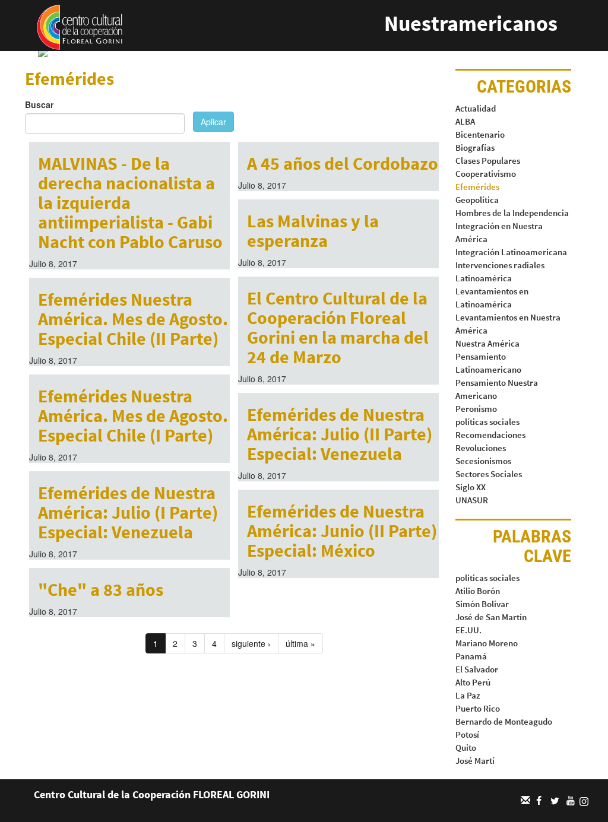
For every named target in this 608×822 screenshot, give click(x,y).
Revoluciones (480, 447)
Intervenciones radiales (499, 265)
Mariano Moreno (486, 643)
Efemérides (477, 186)
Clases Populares (487, 160)
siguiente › (251, 643)
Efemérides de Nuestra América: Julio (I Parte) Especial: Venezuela (128, 512)
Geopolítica (477, 199)
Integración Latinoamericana (511, 252)
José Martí (475, 760)
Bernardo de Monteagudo (503, 721)
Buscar (39, 104)
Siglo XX (470, 487)
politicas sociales (487, 577)
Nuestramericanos (471, 23)
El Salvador (476, 669)
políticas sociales (487, 421)
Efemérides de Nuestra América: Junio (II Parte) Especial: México (342, 530)
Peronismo (476, 408)
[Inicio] (80, 26)
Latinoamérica (483, 278)
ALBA (465, 121)
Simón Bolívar (482, 604)
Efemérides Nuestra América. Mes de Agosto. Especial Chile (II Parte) (133, 319)
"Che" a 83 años (100, 589)
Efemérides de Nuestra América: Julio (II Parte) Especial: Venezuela (339, 434)
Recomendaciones (490, 434)
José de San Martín (491, 617)
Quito (465, 747)
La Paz (467, 695)
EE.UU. (468, 630)
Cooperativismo (485, 173)
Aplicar (213, 122)
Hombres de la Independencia (512, 212)
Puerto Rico (477, 708)
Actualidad (475, 108)
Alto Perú (472, 682)
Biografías (475, 147)
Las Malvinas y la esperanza (313, 231)
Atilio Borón (477, 590)
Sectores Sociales (488, 474)
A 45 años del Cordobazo (342, 163)
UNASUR (471, 500)
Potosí (467, 734)
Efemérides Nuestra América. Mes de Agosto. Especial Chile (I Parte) (133, 415)
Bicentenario (480, 134)
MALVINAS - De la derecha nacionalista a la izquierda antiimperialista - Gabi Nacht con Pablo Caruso (130, 202)
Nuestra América (487, 343)
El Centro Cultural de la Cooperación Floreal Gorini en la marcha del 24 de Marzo (338, 327)
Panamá (471, 656)
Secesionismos (483, 460)
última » (300, 643)
